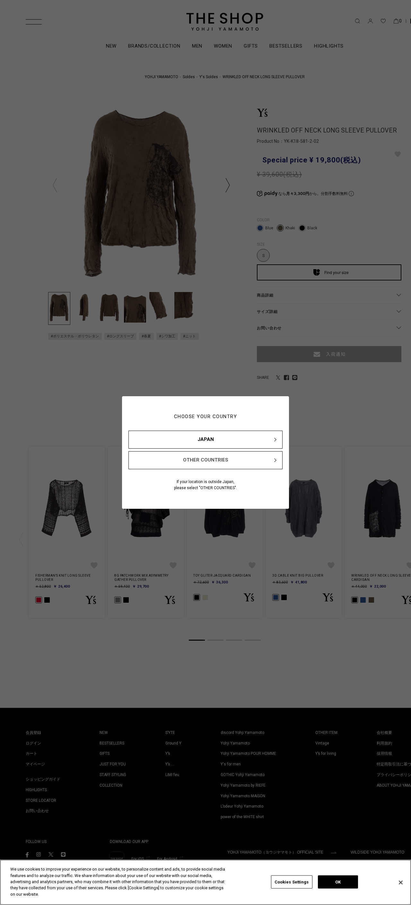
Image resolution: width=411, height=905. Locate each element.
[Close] (401, 882)
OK (338, 881)
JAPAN (205, 439)
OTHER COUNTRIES (205, 460)
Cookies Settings (292, 881)
